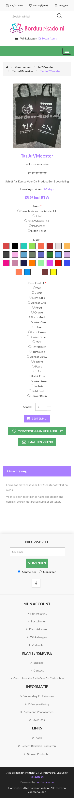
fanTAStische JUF (39, 221)
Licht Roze (38, 376)
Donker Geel (38, 322)
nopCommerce (45, 782)
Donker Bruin (39, 396)
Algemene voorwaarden (38, 712)
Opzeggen (49, 572)
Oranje (38, 312)
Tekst (36, 206)
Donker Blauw (38, 356)
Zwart (38, 292)
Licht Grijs (38, 297)
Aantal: (27, 407)
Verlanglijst (39, 645)
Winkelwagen (38, 637)
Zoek (39, 737)
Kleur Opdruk (36, 283)
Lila (39, 371)
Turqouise (38, 351)
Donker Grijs (38, 302)
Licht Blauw (39, 346)
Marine (38, 361)
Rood (38, 307)
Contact (39, 670)
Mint (38, 342)
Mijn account (38, 613)
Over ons (39, 719)
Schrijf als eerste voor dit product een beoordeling (37, 181)
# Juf (39, 216)
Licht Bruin (38, 391)
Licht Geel (38, 317)
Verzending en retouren (38, 696)
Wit (38, 288)
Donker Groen (38, 337)
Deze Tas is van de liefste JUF (39, 211)
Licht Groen (38, 332)
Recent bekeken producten (39, 746)
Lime (38, 327)
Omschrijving (17, 471)
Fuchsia (38, 386)
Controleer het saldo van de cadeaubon (38, 678)
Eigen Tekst (38, 230)
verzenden (37, 776)
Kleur (36, 239)
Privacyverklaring (38, 704)
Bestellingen (38, 621)
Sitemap (39, 662)
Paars (38, 366)
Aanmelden (29, 572)
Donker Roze (39, 381)
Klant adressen (38, 629)
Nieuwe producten (38, 754)
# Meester (38, 225)
